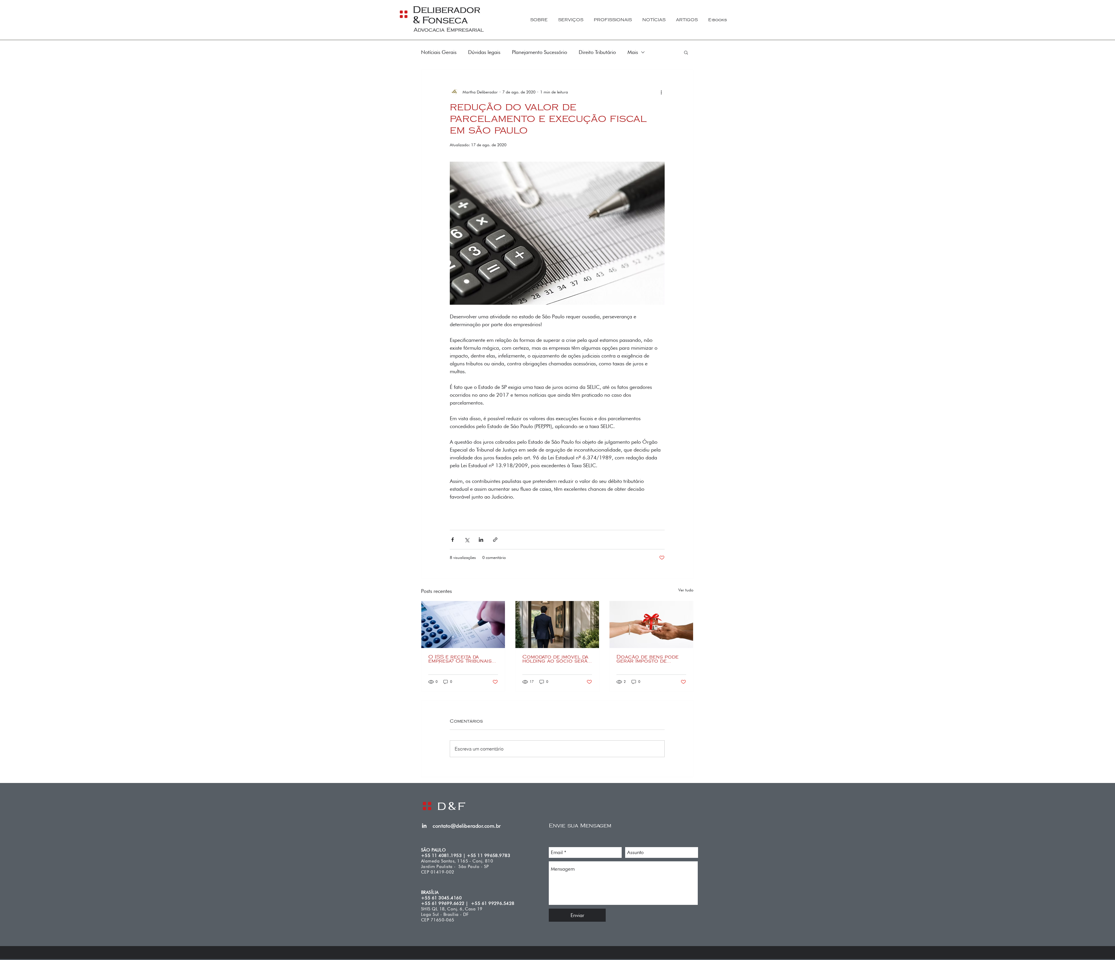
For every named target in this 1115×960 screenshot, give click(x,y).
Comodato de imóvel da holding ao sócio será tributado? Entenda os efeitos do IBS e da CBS (556, 659)
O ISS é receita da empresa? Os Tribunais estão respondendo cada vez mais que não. (460, 659)
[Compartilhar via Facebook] (452, 539)
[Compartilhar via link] (495, 539)
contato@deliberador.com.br (467, 826)
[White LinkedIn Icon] (424, 825)
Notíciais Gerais (438, 52)
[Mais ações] (661, 92)
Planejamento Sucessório (539, 52)
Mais (632, 52)
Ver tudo (685, 590)
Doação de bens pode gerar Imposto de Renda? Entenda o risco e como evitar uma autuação (650, 659)
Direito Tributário (597, 52)
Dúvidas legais (484, 52)
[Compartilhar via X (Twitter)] (467, 539)
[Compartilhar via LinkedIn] (481, 539)
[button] (686, 52)
